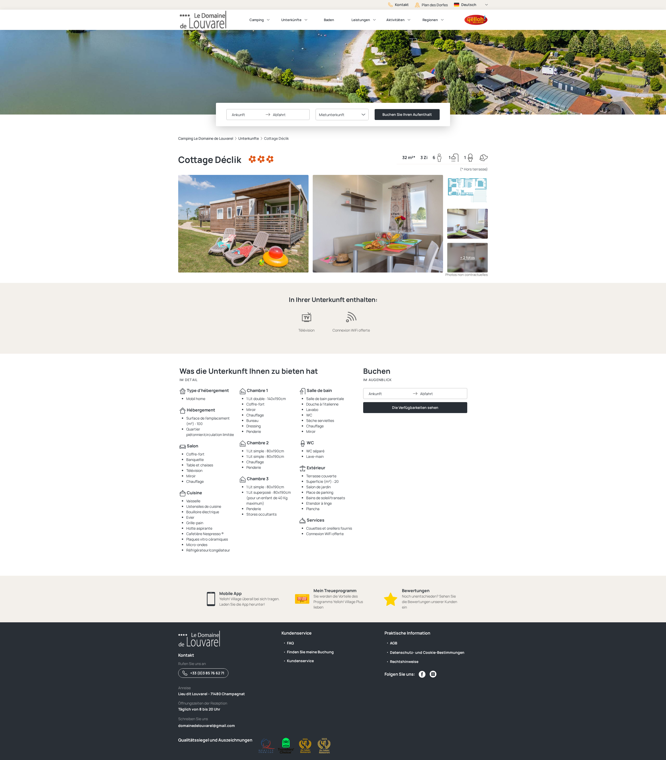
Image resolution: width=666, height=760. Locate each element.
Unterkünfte (291, 19)
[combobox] (342, 114)
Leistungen (360, 19)
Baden (329, 19)
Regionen (430, 19)
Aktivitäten (395, 19)
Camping (256, 19)
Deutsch (468, 4)
